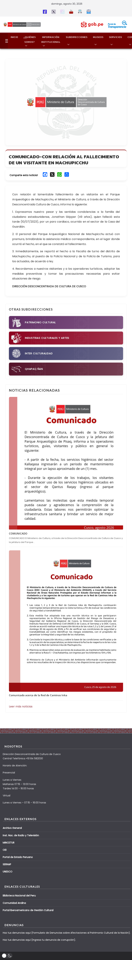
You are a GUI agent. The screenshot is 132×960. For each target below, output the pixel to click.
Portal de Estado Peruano (18, 857)
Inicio (14, 37)
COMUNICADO (18, 533)
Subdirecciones (76, 37)
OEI (5, 850)
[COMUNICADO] (66, 463)
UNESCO (7, 871)
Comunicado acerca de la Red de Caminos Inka (38, 695)
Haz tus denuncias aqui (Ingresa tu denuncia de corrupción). (39, 940)
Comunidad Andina (14, 903)
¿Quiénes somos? (30, 39)
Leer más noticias (20, 706)
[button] (25, 45)
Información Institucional (50, 39)
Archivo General (12, 828)
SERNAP (7, 864)
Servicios (115, 37)
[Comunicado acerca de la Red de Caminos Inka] (66, 621)
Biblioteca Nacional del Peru (19, 895)
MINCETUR (8, 842)
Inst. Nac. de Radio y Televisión (21, 835)
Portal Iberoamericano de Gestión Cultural (28, 910)
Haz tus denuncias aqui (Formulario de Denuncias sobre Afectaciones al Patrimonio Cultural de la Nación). (66, 932)
